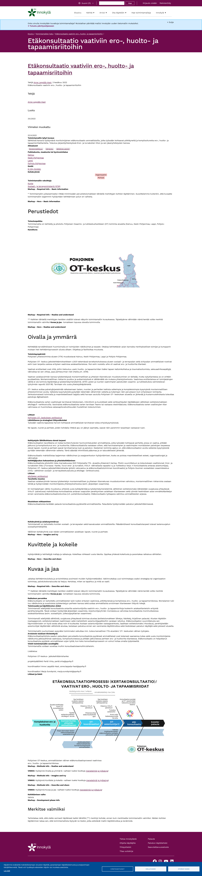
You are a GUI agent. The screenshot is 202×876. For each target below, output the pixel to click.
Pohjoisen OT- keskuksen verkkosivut (45, 418)
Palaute (151, 839)
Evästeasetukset (117, 869)
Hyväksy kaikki (183, 869)
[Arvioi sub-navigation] (108, 13)
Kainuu (31, 155)
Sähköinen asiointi (63, 149)
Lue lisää (7, 871)
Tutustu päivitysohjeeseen (42, 26)
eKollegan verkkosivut (38, 476)
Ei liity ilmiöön (34, 169)
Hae (130, 3)
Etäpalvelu (49, 149)
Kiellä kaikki (151, 869)
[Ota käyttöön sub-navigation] (127, 13)
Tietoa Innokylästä (128, 839)
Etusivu (31, 34)
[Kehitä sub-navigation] (95, 13)
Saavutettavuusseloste (158, 847)
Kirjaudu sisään (150, 3)
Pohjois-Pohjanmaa (36, 163)
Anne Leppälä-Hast (42, 82)
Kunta (30, 183)
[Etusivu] (39, 12)
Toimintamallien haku (44, 34)
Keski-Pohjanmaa (36, 158)
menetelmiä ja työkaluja (97, 771)
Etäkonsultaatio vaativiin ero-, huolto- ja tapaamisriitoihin (79, 34)
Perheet (101, 178)
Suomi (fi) (86, 3)
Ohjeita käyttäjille (128, 843)
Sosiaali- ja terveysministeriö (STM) (44, 186)
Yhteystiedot (125, 847)
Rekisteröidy (165, 3)
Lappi (30, 161)
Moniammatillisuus (36, 149)
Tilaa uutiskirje (126, 851)
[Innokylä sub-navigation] (167, 13)
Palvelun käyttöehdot (157, 843)
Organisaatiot (101, 175)
